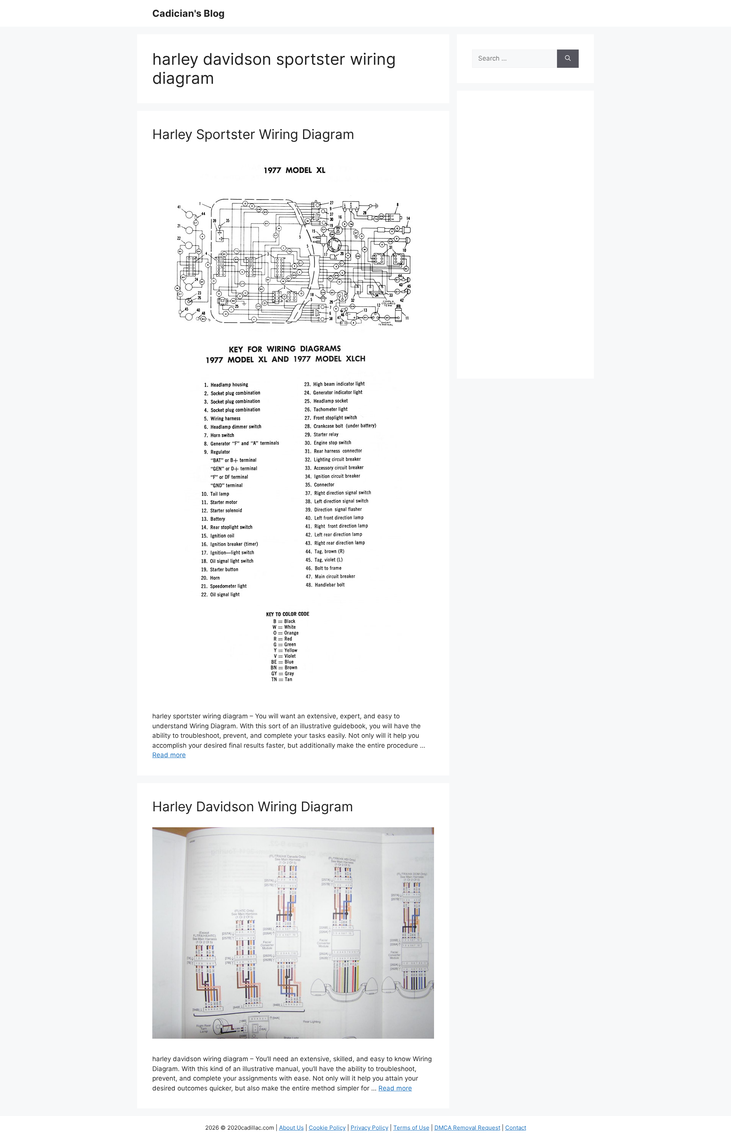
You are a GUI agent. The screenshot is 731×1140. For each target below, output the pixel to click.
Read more (169, 755)
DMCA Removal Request (467, 1127)
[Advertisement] (525, 239)
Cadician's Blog (188, 13)
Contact (515, 1127)
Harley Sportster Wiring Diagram (253, 134)
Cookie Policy (327, 1127)
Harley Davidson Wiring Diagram (252, 806)
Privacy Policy (369, 1127)
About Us (291, 1127)
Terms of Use (411, 1127)
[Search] (568, 59)
